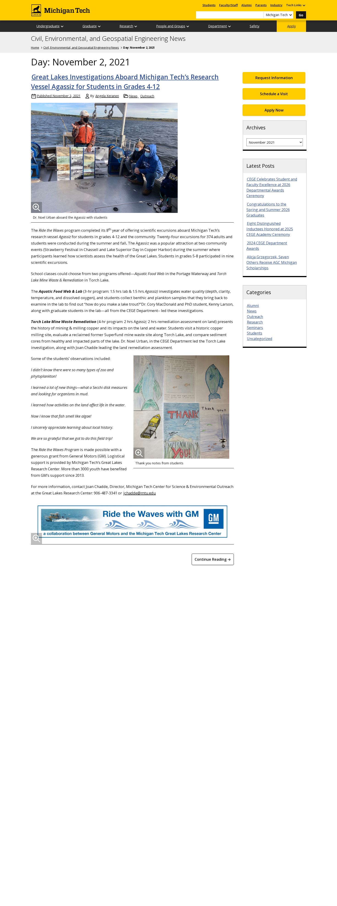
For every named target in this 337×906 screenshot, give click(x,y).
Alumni (246, 5)
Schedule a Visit (274, 93)
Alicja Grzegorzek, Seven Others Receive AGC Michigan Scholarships (271, 262)
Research (126, 26)
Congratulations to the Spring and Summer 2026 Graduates (268, 210)
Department (217, 26)
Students (208, 5)
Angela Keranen (107, 96)
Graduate (90, 26)
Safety (254, 26)
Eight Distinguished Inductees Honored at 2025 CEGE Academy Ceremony (269, 229)
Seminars (255, 327)
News (133, 96)
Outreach (147, 96)
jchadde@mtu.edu (139, 493)
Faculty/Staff (228, 5)
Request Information (274, 77)
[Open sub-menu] (303, 5)
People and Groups (170, 26)
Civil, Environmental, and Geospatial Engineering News (108, 38)
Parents (261, 5)
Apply (291, 26)
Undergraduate (48, 26)
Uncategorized (259, 338)
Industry (276, 5)
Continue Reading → (213, 559)
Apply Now (274, 110)
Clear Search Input (260, 15)
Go (301, 15)
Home (35, 47)
